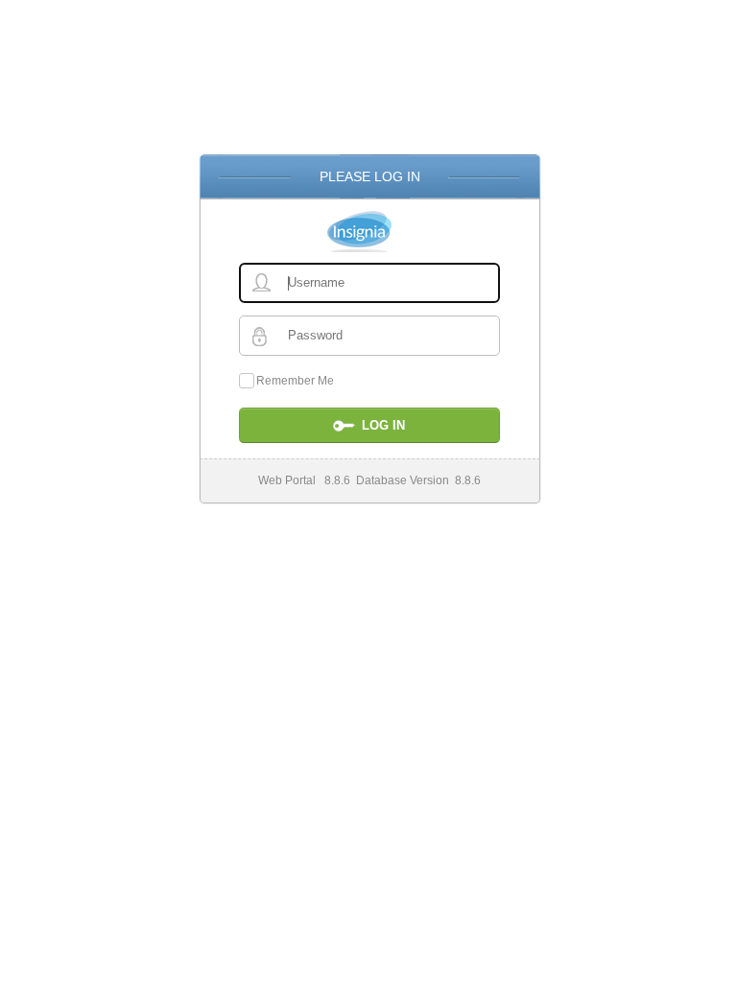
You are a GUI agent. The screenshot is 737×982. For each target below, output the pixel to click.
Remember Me (295, 380)
